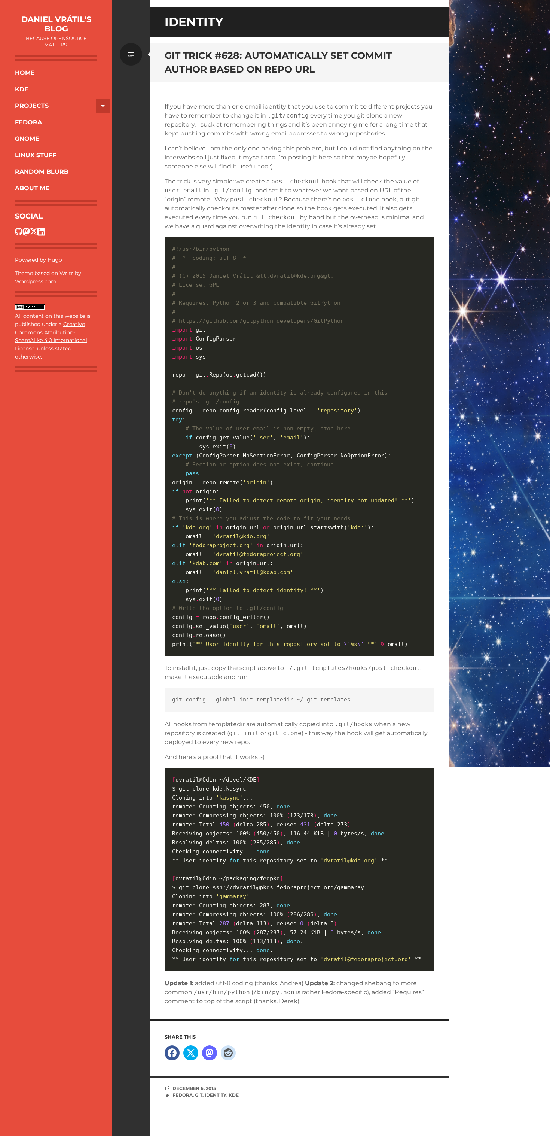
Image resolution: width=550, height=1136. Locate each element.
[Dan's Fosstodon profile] (26, 231)
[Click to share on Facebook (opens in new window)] (172, 1052)
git (198, 1095)
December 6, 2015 (194, 1088)
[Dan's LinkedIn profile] (41, 231)
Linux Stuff (35, 155)
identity (215, 1095)
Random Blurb (41, 171)
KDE (21, 89)
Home (25, 72)
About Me (32, 188)
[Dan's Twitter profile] (33, 231)
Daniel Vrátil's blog (56, 24)
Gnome (27, 138)
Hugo (55, 259)
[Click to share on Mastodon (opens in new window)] (209, 1052)
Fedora (28, 122)
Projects (32, 105)
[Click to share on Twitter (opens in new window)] (190, 1052)
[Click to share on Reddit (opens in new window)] (228, 1052)
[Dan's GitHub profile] (18, 231)
